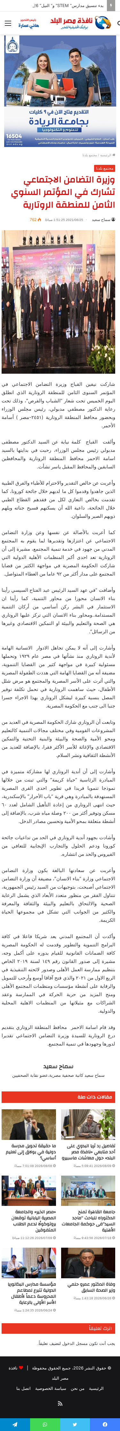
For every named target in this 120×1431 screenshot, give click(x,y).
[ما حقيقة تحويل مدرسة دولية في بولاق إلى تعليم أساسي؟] (29, 1124)
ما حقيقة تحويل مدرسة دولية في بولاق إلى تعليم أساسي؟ (31, 1152)
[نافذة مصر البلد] (64, 23)
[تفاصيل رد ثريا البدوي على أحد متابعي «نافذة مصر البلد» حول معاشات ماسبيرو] (88, 1124)
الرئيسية (106, 155)
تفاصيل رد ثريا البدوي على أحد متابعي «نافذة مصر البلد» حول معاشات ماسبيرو (88, 1152)
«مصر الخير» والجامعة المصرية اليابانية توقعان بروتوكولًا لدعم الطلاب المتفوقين (34, 1221)
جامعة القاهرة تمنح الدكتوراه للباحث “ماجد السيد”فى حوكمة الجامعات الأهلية (88, 1221)
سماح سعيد (101, 219)
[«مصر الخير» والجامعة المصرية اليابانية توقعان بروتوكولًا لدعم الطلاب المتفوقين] (29, 1191)
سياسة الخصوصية (50, 1388)
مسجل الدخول (75, 1343)
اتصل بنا (23, 1388)
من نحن (77, 1388)
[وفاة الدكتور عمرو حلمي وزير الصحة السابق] (88, 1263)
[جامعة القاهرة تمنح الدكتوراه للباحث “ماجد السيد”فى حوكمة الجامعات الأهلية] (88, 1191)
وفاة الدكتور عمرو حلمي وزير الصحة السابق (91, 1287)
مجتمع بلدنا (90, 155)
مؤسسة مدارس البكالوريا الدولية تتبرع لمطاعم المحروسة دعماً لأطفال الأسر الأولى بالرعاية (32, 1293)
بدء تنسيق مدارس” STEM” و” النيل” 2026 (66, 5)
